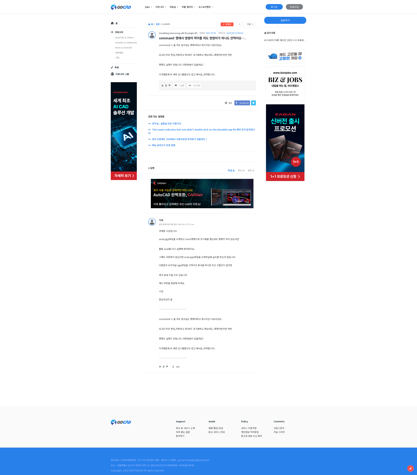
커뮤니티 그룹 (122, 74)
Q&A (147, 6)
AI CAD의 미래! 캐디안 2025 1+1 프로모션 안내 (285, 40)
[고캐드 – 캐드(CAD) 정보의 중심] (127, 7)
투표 (117, 67)
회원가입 (294, 6)
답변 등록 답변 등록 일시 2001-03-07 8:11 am (176, 224)
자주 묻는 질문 (183, 432)
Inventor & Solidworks (126, 42)
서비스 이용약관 (249, 428)
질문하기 (285, 20)
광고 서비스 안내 (216, 432)
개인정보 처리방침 (250, 432)
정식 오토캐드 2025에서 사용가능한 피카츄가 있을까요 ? (179, 139)
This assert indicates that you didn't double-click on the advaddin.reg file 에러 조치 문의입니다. (201, 131)
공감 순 (251, 170)
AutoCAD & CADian (234, 33)
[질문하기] (410, 468)
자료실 (173, 6)
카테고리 (119, 32)
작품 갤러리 (187, 6)
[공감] (162, 85)
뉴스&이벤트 (205, 6)
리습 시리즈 (279, 432)
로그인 (274, 6)
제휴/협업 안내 (215, 428)
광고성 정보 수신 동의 (251, 435)
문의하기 (180, 435)
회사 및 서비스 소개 (185, 428)
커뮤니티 (159, 6)
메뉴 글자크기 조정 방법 (163, 145)
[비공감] (169, 85)
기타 (117, 57)
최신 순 (241, 170)
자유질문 (119, 52)
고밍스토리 (279, 428)
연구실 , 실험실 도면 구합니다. (166, 123)
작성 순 (231, 170)
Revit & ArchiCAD (123, 47)
